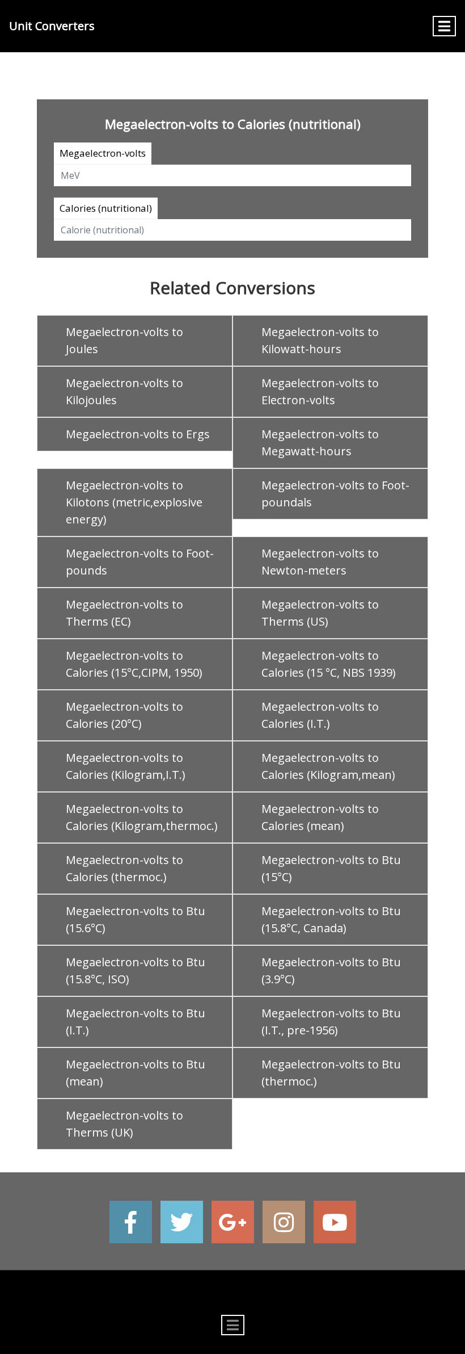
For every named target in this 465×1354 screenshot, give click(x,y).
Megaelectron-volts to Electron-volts (320, 391)
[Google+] (233, 1222)
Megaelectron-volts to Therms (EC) (124, 613)
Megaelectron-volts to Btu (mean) (135, 1073)
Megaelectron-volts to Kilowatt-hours (320, 340)
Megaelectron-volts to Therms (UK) (124, 1124)
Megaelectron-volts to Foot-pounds (140, 562)
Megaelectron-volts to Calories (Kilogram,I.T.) (125, 766)
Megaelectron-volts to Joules (124, 340)
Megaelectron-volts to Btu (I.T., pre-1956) (331, 1021)
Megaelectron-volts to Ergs (138, 434)
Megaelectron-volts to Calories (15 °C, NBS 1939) (328, 664)
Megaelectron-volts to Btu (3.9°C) (331, 970)
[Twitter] (181, 1222)
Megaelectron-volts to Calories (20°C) (124, 715)
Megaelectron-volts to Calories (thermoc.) (124, 868)
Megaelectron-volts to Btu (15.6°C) (135, 919)
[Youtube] (335, 1222)
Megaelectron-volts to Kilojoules (124, 391)
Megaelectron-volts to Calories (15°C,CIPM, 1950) (134, 664)
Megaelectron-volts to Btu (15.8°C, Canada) (331, 919)
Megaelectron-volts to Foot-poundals (335, 493)
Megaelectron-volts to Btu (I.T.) (135, 1021)
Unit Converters (52, 25)
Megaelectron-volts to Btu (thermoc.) (331, 1073)
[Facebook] (130, 1222)
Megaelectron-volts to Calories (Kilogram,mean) (328, 766)
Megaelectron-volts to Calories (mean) (320, 817)
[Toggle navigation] (444, 26)
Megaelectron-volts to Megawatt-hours (320, 442)
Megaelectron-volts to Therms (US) (320, 613)
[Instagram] (284, 1222)
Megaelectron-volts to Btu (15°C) (331, 868)
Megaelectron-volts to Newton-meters (320, 562)
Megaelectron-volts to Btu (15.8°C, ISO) (135, 970)
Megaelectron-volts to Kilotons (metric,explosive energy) (134, 502)
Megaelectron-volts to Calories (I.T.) (320, 715)
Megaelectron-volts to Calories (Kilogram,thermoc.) (142, 817)
